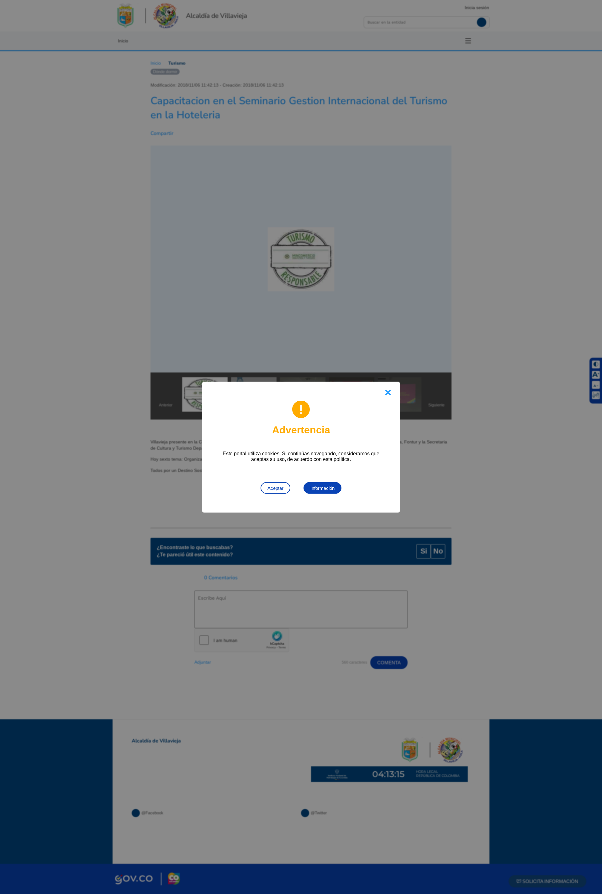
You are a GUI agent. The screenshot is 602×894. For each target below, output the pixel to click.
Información (322, 487)
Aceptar (275, 487)
